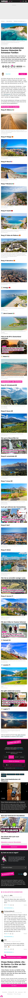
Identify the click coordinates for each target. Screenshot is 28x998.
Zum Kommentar (8, 908)
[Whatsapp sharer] (5, 811)
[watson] (4, 1)
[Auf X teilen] (3, 811)
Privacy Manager (17, 994)
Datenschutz (10, 994)
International (9, 21)
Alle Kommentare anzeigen (14, 957)
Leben (17, 774)
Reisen (22, 774)
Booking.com (7, 94)
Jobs (16, 992)
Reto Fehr (8, 74)
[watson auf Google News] (24, 66)
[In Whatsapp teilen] (6, 66)
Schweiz (3, 21)
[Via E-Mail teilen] (8, 66)
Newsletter (4, 992)
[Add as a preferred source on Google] (19, 66)
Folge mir (23, 74)
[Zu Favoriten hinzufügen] (14, 66)
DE (20, 1)
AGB (25, 992)
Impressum (20, 992)
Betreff (2, 864)
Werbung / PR (11, 992)
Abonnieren (14, 847)
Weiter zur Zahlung (14, 761)
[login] (2, 996)
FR (23, 1)
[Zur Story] (14, 974)
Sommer (4, 776)
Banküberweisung (19, 768)
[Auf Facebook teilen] (3, 66)
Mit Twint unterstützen (16, 765)
